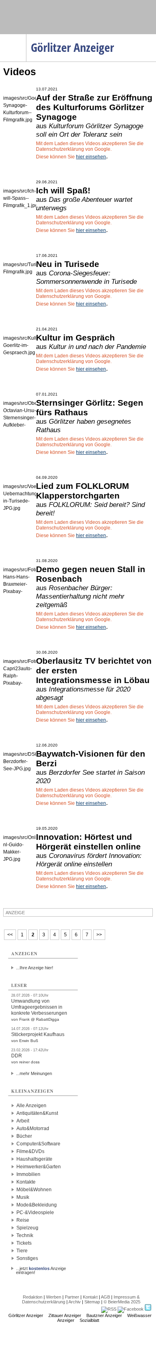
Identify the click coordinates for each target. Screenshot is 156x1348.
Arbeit (22, 1121)
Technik (24, 1235)
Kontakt (90, 1297)
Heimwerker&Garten (38, 1167)
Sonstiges (27, 1258)
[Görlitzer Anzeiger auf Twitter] (148, 1309)
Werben (53, 1297)
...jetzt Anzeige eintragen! (41, 1268)
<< (10, 935)
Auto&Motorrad (32, 1128)
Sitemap (92, 1301)
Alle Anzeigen (31, 1106)
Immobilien (28, 1174)
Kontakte (26, 1182)
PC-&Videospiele (35, 1213)
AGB (105, 1297)
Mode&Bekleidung (36, 1205)
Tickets (24, 1243)
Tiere (22, 1251)
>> (99, 935)
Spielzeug (27, 1228)
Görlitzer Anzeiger (25, 1315)
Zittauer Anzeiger (64, 1315)
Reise (22, 1220)
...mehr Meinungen (34, 1073)
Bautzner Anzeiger (104, 1315)
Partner (72, 1297)
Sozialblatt (89, 1320)
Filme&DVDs (30, 1151)
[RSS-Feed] (108, 1309)
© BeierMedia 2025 (122, 1301)
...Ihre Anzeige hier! (34, 968)
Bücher (24, 1136)
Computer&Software (38, 1144)
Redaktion (32, 1297)
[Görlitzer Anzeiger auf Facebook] (131, 1309)
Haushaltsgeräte (34, 1159)
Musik (22, 1197)
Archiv (74, 1301)
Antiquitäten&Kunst (37, 1113)
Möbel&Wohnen (34, 1190)
